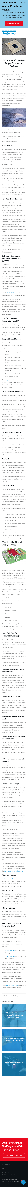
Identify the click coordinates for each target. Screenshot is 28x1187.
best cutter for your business (13, 871)
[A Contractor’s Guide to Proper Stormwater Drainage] (14, 46)
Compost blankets (10, 380)
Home (3, 1167)
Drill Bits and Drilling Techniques (10, 1179)
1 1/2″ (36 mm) (10, 956)
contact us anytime (12, 985)
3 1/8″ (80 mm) (10, 950)
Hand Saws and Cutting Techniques (10, 1181)
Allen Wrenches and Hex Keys (9, 1175)
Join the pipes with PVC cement (12, 879)
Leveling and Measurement (8, 1183)
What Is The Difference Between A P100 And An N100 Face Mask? (14, 1015)
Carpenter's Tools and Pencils (9, 1177)
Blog (3, 1168)
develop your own (13, 293)
